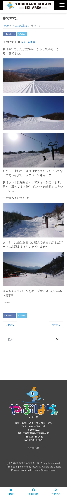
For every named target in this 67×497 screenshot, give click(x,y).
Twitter (22, 34)
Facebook (10, 34)
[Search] (57, 339)
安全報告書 (33, 448)
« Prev (10, 325)
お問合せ (33, 494)
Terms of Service (40, 470)
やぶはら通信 (28, 42)
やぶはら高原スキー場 (27, 463)
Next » (56, 325)
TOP (11, 494)
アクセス (56, 494)
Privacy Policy (18, 470)
